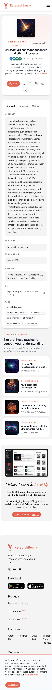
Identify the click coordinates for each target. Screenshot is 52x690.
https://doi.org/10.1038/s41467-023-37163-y (23, 293)
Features (12, 603)
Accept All (12, 685)
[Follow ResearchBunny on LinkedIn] (14, 569)
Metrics (35, 106)
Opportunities (17, 619)
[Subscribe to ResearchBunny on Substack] (19, 569)
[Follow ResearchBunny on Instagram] (9, 569)
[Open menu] (48, 5)
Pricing (25, 603)
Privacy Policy (31, 674)
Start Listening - (27, 514)
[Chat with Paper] (36, 83)
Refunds (23, 635)
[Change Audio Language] (23, 83)
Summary (23, 106)
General (11, 106)
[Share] (44, 42)
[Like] (31, 33)
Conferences (17, 611)
